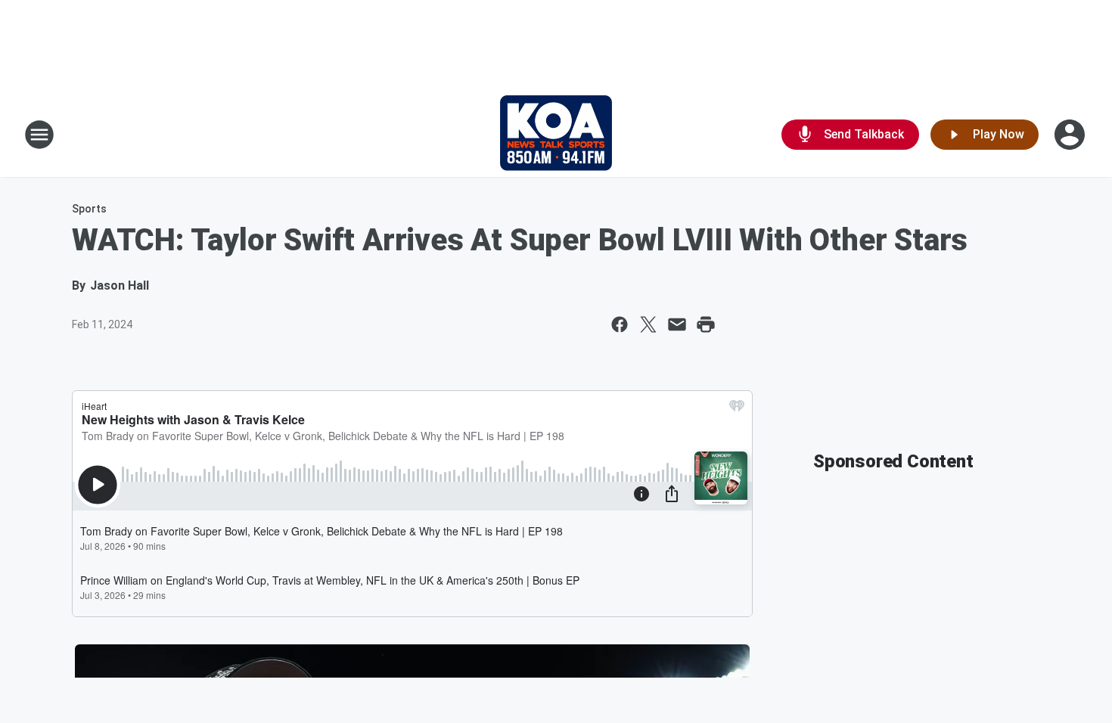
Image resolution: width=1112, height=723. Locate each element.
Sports (89, 209)
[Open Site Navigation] (39, 134)
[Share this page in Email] (677, 324)
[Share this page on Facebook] (619, 324)
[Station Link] (556, 134)
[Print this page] (705, 324)
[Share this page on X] (648, 324)
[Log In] (1071, 134)
